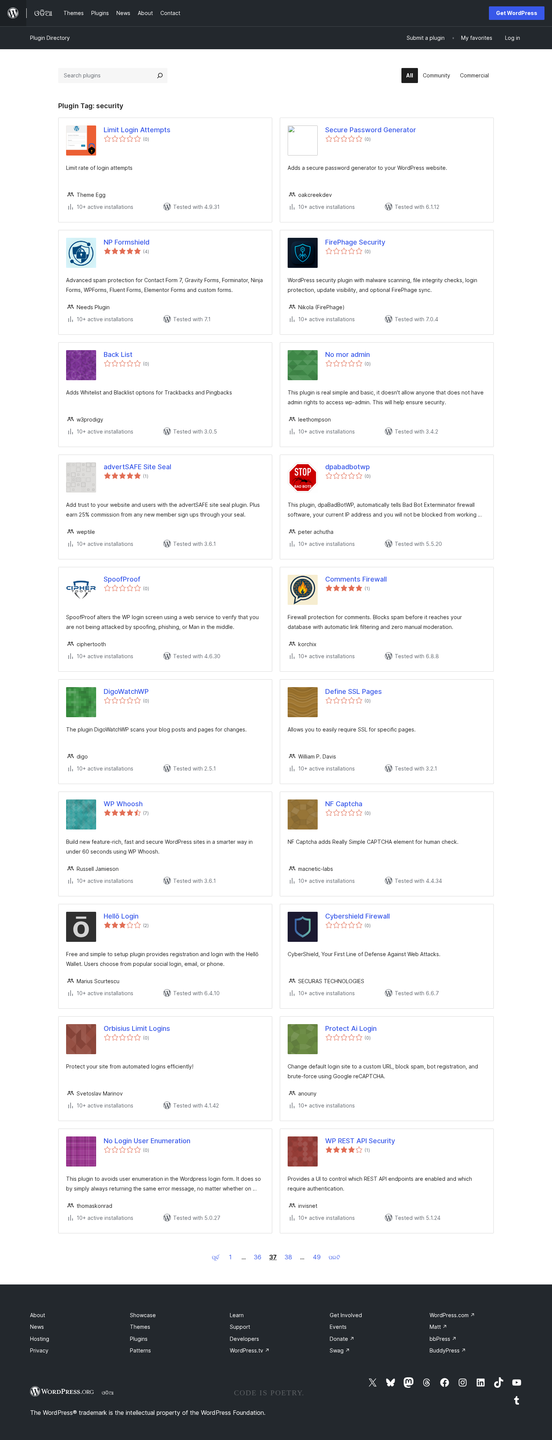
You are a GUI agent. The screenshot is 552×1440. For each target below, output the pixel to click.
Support (240, 1327)
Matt (438, 1327)
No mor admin (347, 354)
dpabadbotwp (347, 467)
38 (288, 1257)
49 (317, 1257)
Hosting (39, 1339)
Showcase (143, 1315)
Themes (140, 1327)
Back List (118, 354)
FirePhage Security (355, 242)
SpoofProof (122, 579)
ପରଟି (334, 1257)
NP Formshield (126, 242)
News (37, 1327)
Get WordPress (516, 13)
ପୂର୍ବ (215, 1257)
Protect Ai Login (351, 1028)
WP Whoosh (123, 804)
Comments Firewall (356, 579)
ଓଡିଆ (108, 1393)
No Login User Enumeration (147, 1141)
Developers (244, 1339)
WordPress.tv (250, 1350)
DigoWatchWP (126, 691)
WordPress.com (452, 1315)
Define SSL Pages (353, 691)
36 (257, 1257)
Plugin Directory (50, 38)
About (37, 1315)
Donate (342, 1339)
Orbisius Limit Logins (137, 1028)
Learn (237, 1315)
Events (338, 1327)
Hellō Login (121, 916)
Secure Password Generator (370, 130)
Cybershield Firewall (357, 916)
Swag (340, 1350)
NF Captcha (343, 804)
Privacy (39, 1350)
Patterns (140, 1350)
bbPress (443, 1339)
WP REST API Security (360, 1141)
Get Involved (346, 1315)
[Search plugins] (159, 75)
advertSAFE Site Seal (137, 467)
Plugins (139, 1339)
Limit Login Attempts (137, 130)
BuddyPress (448, 1350)
